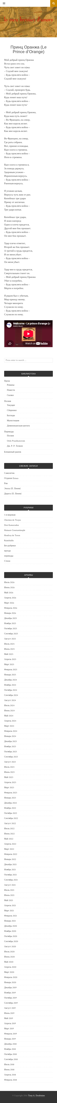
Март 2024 (9, 726)
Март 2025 (9, 664)
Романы (10, 385)
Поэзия (7, 401)
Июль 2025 (9, 644)
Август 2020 (10, 946)
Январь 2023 (10, 797)
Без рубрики (10, 545)
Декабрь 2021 (10, 864)
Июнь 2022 (9, 833)
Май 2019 (8, 1018)
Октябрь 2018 (10, 1054)
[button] (2, 3)
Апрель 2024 (10, 720)
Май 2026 (8, 592)
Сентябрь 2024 (11, 695)
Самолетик (9, 473)
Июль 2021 (9, 890)
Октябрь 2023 (10, 751)
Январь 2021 (10, 920)
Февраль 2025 (10, 669)
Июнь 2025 (9, 649)
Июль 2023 (9, 767)
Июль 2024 (9, 705)
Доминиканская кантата (18, 425)
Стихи (7, 561)
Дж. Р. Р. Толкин (15, 446)
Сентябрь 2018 (11, 1059)
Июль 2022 (9, 828)
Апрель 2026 (10, 597)
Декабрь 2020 (10, 926)
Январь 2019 (10, 1038)
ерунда (7, 550)
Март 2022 (9, 849)
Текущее (11, 405)
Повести (11, 390)
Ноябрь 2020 (10, 931)
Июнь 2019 (9, 1013)
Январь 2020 (10, 982)
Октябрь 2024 (10, 690)
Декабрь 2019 (10, 987)
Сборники (12, 410)
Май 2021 (8, 900)
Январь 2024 (10, 736)
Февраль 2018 (10, 1079)
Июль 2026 (9, 582)
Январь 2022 (10, 859)
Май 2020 (8, 961)
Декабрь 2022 (10, 803)
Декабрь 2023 (10, 741)
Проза (7, 381)
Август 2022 (10, 823)
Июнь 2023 (9, 772)
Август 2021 (10, 885)
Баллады (11, 415)
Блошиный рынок (12, 452)
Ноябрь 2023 (10, 746)
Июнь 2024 (9, 710)
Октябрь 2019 (10, 997)
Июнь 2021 (9, 895)
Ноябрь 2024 (10, 685)
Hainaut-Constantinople (14, 530)
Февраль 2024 (10, 731)
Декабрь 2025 (10, 618)
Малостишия (13, 420)
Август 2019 (10, 1008)
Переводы (9, 431)
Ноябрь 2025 (10, 623)
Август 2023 (10, 761)
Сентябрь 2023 (11, 756)
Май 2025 (8, 654)
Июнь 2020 (9, 956)
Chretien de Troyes (12, 520)
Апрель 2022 (10, 844)
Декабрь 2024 (10, 679)
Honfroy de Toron (12, 535)
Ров (6, 483)
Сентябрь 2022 (11, 818)
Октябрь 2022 (10, 813)
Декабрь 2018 (10, 1044)
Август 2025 (10, 638)
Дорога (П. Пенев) (13, 493)
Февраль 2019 (10, 1033)
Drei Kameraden (11, 525)
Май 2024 (8, 715)
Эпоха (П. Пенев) (12, 488)
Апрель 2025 (10, 659)
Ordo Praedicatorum (16, 440)
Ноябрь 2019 (10, 992)
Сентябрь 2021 (11, 879)
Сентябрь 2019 (11, 1003)
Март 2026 (9, 602)
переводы (8, 555)
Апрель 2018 (10, 1074)
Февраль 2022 (10, 854)
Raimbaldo (9, 540)
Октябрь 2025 (10, 628)
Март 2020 (9, 972)
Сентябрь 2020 (11, 941)
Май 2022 (8, 838)
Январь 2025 (10, 674)
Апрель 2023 (10, 782)
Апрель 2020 (10, 967)
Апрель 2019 (10, 1023)
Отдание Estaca (11, 478)
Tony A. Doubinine (36, 1095)
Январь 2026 (10, 613)
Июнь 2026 (9, 587)
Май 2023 (8, 777)
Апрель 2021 (10, 905)
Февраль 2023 (10, 792)
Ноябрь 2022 (10, 808)
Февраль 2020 (10, 977)
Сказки (10, 395)
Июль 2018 (9, 1064)
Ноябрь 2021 (10, 869)
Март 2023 (9, 787)
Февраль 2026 (10, 608)
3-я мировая (9, 514)
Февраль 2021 (10, 915)
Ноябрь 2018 (10, 1049)
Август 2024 (10, 700)
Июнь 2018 (9, 1069)
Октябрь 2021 (10, 874)
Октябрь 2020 (10, 936)
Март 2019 (9, 1028)
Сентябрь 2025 (11, 633)
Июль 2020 (9, 951)
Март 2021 (9, 910)
